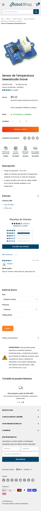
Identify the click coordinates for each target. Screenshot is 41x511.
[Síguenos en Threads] (32, 480)
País (3, 294)
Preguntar (25, 156)
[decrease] (13, 121)
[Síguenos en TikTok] (24, 480)
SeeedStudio (7, 84)
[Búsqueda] (36, 11)
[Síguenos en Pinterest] (16, 480)
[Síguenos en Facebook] (3, 480)
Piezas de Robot (17, 19)
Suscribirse (20, 459)
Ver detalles (15, 156)
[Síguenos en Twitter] (7, 480)
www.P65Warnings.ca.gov (17, 367)
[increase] (26, 121)
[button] (7, 90)
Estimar (7, 328)
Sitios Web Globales (8, 469)
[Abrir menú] (3, 4)
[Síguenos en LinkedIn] (28, 480)
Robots (8, 19)
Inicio (2, 19)
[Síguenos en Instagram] (12, 480)
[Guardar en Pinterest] (29, 138)
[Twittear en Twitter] (33, 138)
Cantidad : (5, 121)
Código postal (7, 315)
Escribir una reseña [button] (20, 246)
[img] (7, 260)
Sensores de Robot (29, 19)
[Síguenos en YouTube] (20, 480)
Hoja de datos (9, 204)
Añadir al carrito (20, 129)
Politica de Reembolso (10, 338)
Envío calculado (16, 107)
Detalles (5, 156)
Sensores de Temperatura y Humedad (11, 21)
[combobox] (17, 11)
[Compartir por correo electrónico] (37, 138)
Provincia (5, 305)
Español (27, 469)
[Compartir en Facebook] (24, 138)
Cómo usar (8, 208)
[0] (37, 4)
